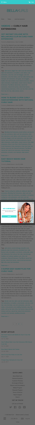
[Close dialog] (33, 203)
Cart (32, 2)
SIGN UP (9, 216)
